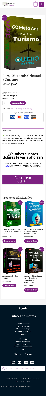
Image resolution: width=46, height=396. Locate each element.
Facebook (13, 109)
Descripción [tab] (6, 130)
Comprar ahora (18, 103)
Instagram (21, 109)
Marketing (28, 109)
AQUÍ (7, 166)
